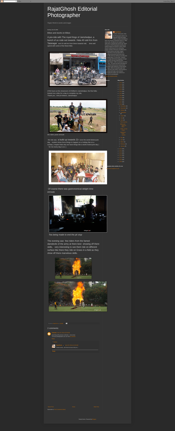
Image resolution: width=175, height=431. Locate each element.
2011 (120, 157)
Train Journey (123, 122)
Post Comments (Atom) (60, 409)
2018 (120, 99)
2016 (120, 104)
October (123, 110)
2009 (120, 161)
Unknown (54, 332)
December (123, 106)
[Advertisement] (73, 392)
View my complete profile (111, 76)
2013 (120, 153)
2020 (120, 95)
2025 (120, 85)
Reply (53, 338)
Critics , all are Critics (123, 129)
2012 (120, 155)
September (123, 112)
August (122, 115)
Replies (55, 342)
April (122, 139)
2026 (120, 82)
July (122, 118)
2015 (120, 148)
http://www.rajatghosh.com (112, 168)
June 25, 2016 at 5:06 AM (63, 332)
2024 (120, 87)
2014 (120, 151)
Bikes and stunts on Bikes (123, 125)
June (122, 120)
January (123, 146)
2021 (120, 93)
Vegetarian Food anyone (123, 134)
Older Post (96, 406)
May (122, 137)
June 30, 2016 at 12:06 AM (71, 345)
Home (73, 406)
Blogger (94, 419)
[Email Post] (66, 323)
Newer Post (51, 406)
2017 (120, 102)
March (122, 142)
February (123, 144)
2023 (120, 89)
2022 (120, 91)
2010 (120, 159)
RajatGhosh (59, 345)
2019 (120, 97)
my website (72, 336)
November (123, 108)
